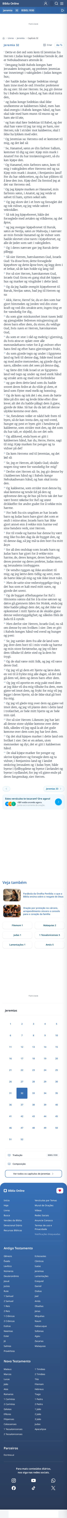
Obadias (39, 1306)
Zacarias (39, 1341)
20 (56, 1058)
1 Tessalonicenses (13, 1429)
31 (10, 1093)
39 (45, 1104)
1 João (38, 1409)
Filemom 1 (17, 925)
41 (10, 1116)
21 (10, 1070)
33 (33, 1093)
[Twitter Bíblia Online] (53, 1488)
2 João (38, 1414)
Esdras (7, 1326)
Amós (38, 1301)
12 (22, 1046)
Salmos (7, 1346)
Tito (37, 1379)
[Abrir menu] (62, 3)
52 (22, 1139)
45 (56, 1116)
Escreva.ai (9, 1454)
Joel (36, 1296)
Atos (6, 1389)
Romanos (8, 1394)
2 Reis (7, 1311)
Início (7, 1200)
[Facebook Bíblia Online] (13, 1488)
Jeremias (39, 1271)
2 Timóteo (40, 1374)
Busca (7, 1215)
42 (22, 1116)
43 (33, 1116)
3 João (38, 1419)
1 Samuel (8, 1296)
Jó (5, 1341)
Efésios (7, 1414)
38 (33, 1104)
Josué (6, 1281)
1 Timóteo (40, 1369)
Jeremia (21, 38)
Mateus (8, 1369)
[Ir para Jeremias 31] (6, 788)
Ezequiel (39, 1281)
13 (33, 1046)
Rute (6, 1291)
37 (22, 1104)
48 (33, 1127)
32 (16, 10)
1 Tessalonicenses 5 (49, 934)
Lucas (7, 1379)
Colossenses (10, 1424)
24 (45, 1070)
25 (56, 1070)
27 (22, 1081)
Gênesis (8, 1256)
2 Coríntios (9, 1404)
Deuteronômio (11, 1276)
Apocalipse (40, 1429)
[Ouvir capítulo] (62, 10)
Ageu (37, 1336)
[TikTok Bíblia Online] (33, 1488)
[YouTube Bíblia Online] (33, 1480)
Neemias (8, 1331)
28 (33, 1081)
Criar (49, 44)
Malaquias (40, 1346)
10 (56, 1035)
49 (45, 1127)
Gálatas (8, 1409)
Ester (6, 1336)
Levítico (8, 1266)
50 (56, 1127)
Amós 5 (50, 944)
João (6, 1384)
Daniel (38, 1286)
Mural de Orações (44, 1205)
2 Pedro (39, 1404)
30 (56, 1081)
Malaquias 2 (49, 925)
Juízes (7, 1286)
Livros (11, 38)
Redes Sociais (42, 1215)
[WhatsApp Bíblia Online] (53, 1480)
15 (56, 1046)
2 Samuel (8, 1301)
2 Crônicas (9, 1321)
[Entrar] (45, 3)
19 (45, 1058)
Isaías (38, 1266)
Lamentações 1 (17, 944)
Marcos (7, 1374)
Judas (38, 1424)
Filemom (39, 1384)
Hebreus (39, 1389)
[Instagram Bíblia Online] (13, 1480)
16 (10, 1058)
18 (33, 1058)
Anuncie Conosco (44, 1220)
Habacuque (41, 1326)
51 (10, 1139)
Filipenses (9, 1419)
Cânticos (39, 1261)
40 (56, 1104)
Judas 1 (17, 934)
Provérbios (9, 1351)
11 (10, 1046)
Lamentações (41, 1276)
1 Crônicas (9, 1316)
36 (10, 1104)
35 (56, 1093)
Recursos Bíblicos (13, 1230)
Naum (38, 1321)
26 (10, 1081)
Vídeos (38, 1210)
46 (10, 1127)
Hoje (6, 1205)
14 (45, 1046)
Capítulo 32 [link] (33, 38)
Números (8, 1271)
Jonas (37, 1311)
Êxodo (7, 1261)
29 (45, 1081)
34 (45, 1093)
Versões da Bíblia (13, 1220)
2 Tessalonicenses (13, 1434)
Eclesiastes (40, 1256)
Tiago (38, 1394)
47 (22, 1127)
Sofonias (39, 1331)
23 (33, 1070)
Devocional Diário (13, 1225)
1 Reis (7, 1306)
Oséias (38, 1291)
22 (22, 1070)
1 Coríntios (9, 1399)
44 (45, 1116)
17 (22, 1058)
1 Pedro (39, 1399)
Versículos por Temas (46, 1200)
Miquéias (39, 1316)
